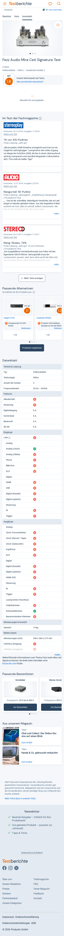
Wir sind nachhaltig (54, 10)
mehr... (57, 213)
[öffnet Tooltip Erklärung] (40, 118)
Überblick (6, 16)
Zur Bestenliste (22, 708)
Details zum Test (10, 186)
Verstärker (8, 10)
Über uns (7, 879)
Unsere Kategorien (12, 903)
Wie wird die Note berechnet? (30, 82)
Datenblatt (27, 16)
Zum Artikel (26, 742)
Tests (16, 16)
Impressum (8, 917)
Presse (6, 888)
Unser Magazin (42, 888)
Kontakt (38, 898)
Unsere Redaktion (11, 884)
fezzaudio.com (9, 663)
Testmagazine (41, 879)
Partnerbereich (10, 898)
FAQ (36, 884)
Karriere (6, 893)
